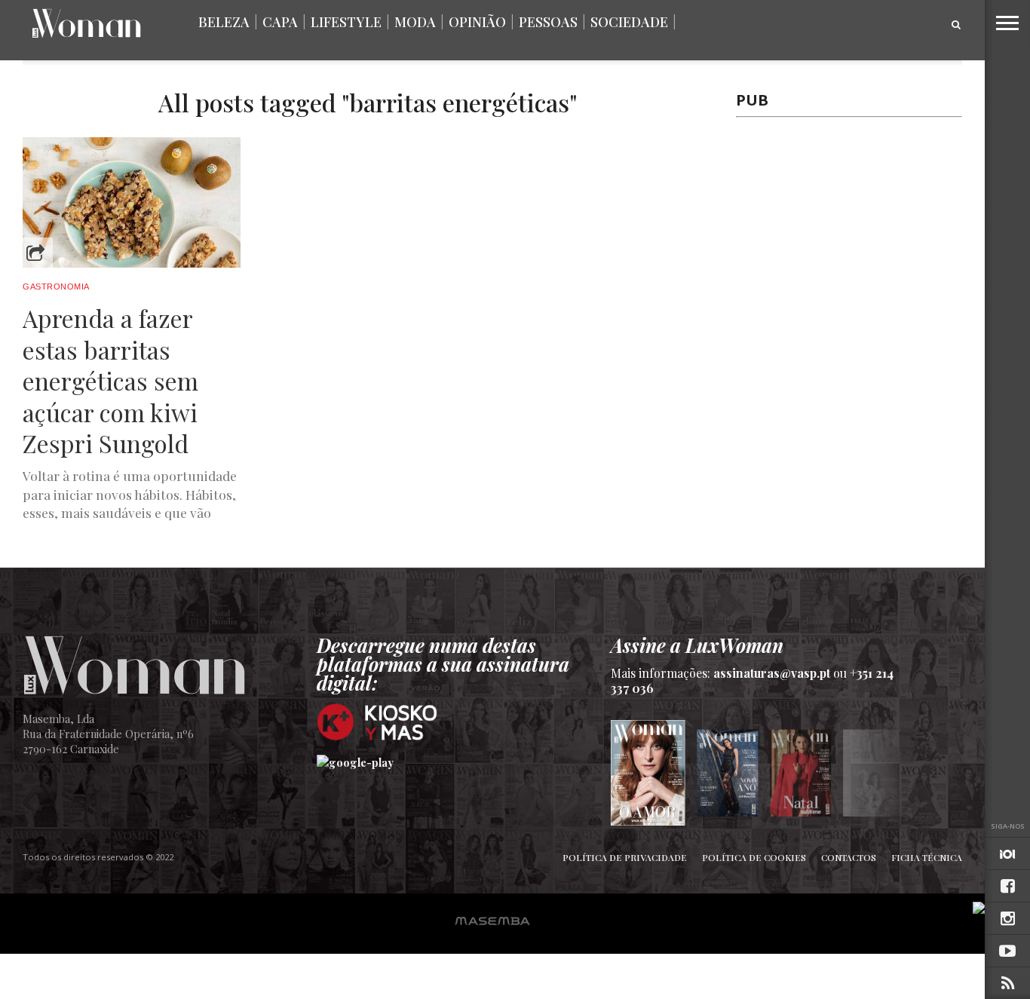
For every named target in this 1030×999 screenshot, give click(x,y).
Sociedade (629, 22)
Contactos (848, 857)
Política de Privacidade (625, 857)
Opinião (477, 22)
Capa (280, 22)
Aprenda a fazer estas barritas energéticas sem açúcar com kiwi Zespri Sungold (110, 380)
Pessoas (548, 22)
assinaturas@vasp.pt (771, 673)
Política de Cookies (754, 857)
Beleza (224, 22)
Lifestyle (346, 22)
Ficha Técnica (926, 857)
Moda (415, 22)
